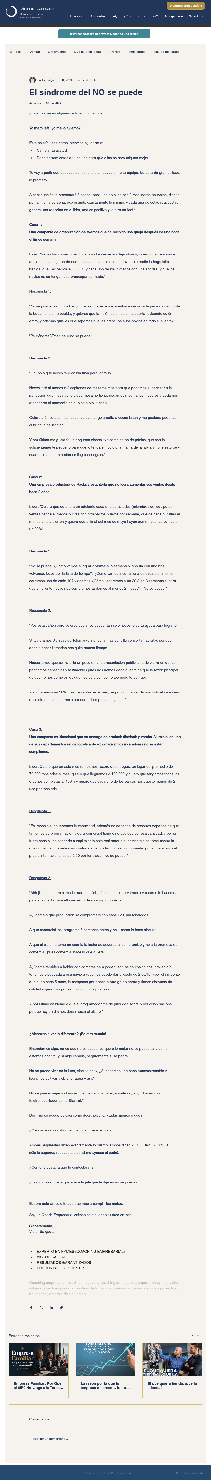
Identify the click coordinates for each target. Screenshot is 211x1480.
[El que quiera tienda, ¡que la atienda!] (172, 1359)
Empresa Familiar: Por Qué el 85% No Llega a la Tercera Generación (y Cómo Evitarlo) (38, 1385)
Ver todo (196, 1335)
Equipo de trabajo (167, 52)
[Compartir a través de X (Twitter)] (41, 1307)
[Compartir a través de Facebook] (31, 1307)
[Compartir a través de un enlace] (61, 1307)
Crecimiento (57, 52)
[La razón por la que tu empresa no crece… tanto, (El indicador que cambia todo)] (105, 1359)
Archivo (115, 52)
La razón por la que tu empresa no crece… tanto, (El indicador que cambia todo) (104, 1385)
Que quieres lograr (87, 52)
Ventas (35, 52)
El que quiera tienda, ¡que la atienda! (172, 1385)
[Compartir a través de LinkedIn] (51, 1307)
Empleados (137, 52)
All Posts (15, 52)
